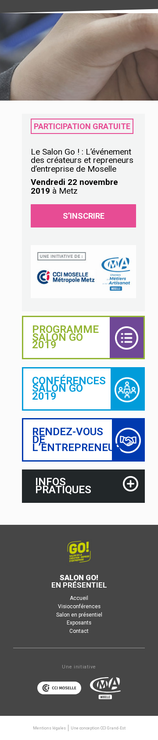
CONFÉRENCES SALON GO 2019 (69, 388)
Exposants (79, 623)
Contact (79, 631)
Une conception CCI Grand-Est (98, 728)
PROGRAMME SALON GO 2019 (65, 337)
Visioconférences (79, 606)
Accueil (79, 598)
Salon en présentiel (79, 615)
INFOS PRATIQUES (63, 486)
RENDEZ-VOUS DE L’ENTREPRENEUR (76, 439)
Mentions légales (49, 728)
